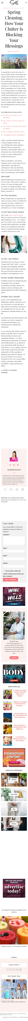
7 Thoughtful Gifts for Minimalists (14, 135)
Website (5, 563)
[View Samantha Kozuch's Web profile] (17, 464)
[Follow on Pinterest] (17, 969)
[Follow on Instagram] (10, 969)
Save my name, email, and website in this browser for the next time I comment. (13, 573)
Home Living (7, 8)
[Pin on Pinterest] (16, 489)
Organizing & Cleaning (17, 8)
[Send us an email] (14, 969)
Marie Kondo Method (16, 215)
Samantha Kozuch (15, 51)
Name (5, 548)
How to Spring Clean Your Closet (13, 132)
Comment (6, 534)
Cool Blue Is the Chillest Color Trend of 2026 (13, 1002)
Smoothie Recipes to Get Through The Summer (14, 946)
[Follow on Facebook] (7, 969)
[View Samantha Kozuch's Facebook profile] (10, 464)
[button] (2, 3)
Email (5, 555)
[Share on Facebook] (5, 489)
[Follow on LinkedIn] (20, 969)
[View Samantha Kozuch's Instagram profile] (14, 464)
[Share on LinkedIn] (22, 489)
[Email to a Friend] (11, 489)
